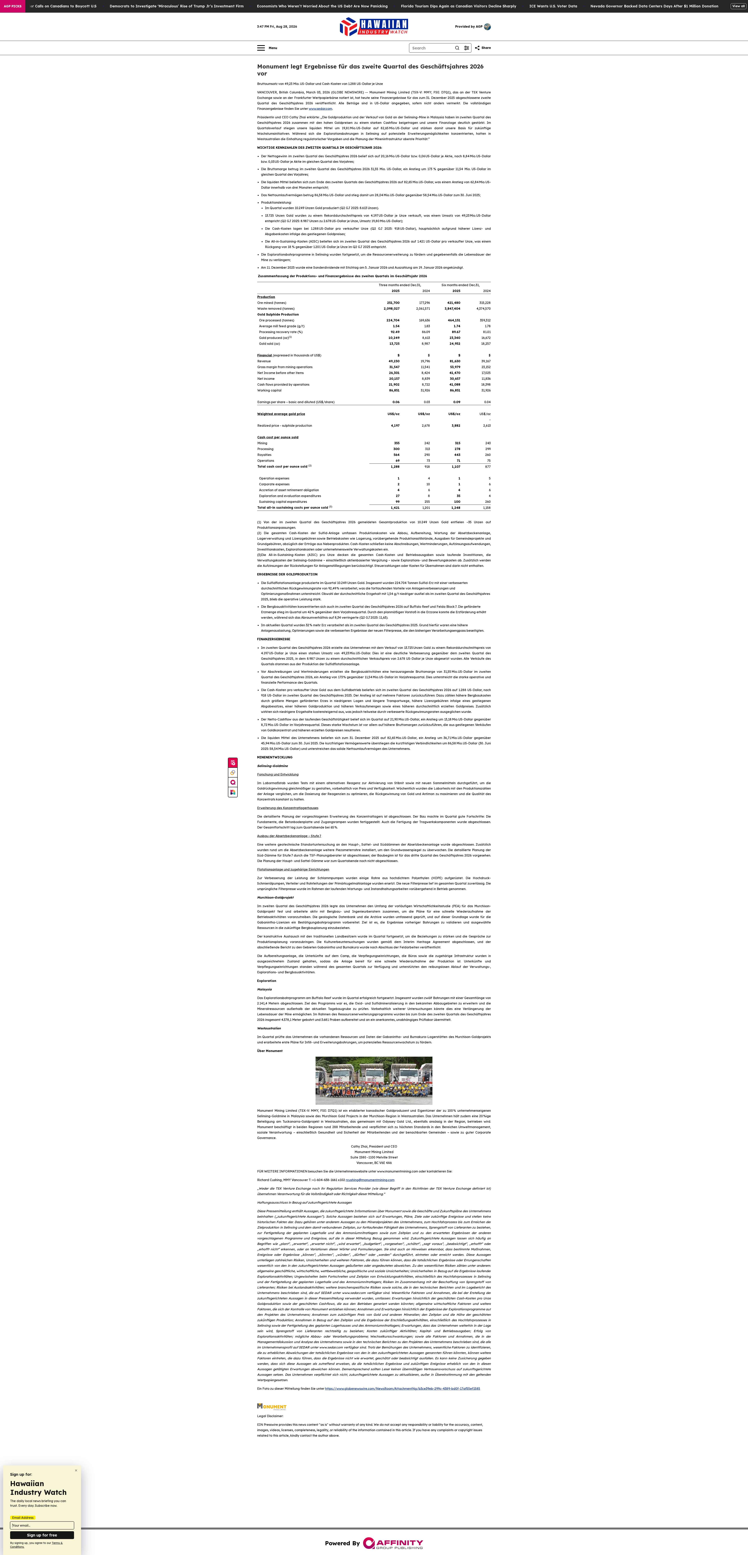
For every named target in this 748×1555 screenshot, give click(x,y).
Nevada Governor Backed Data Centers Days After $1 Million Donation (654, 6)
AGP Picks (12, 6)
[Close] (76, 1470)
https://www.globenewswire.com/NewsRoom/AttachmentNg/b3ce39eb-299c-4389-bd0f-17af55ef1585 (402, 1389)
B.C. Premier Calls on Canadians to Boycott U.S (54, 6)
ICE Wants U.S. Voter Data (553, 6)
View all (738, 6)
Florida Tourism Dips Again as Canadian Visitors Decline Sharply (458, 6)
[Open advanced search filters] (466, 47)
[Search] (457, 47)
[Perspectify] (232, 773)
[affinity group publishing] (232, 782)
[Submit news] (232, 763)
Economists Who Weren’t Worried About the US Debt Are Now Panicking (322, 6)
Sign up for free (42, 1535)
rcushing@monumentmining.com (370, 1180)
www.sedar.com (320, 109)
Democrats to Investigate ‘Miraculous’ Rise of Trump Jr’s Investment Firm (177, 6)
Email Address (23, 1518)
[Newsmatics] (232, 792)
